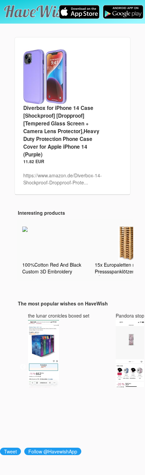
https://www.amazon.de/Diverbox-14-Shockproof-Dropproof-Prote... (62, 179)
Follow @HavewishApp (52, 451)
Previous (23, 367)
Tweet (10, 451)
